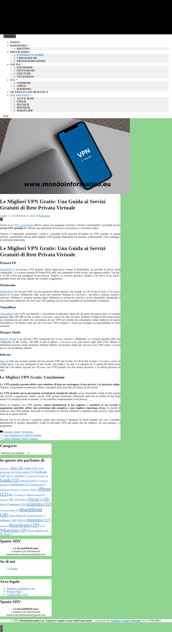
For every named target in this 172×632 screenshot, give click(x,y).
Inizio (14, 42)
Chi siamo (12, 568)
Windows (24, 89)
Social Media (17, 515)
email (28, 472)
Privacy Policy (14, 591)
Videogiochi (27, 58)
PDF (24, 500)
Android (24, 83)
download (7, 472)
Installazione (38, 484)
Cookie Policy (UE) (17, 594)
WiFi (30, 531)
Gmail (22, 101)
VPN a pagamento (23, 225)
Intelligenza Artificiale (10, 490)
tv (42, 526)
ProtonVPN (6, 269)
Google (43, 476)
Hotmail (24, 107)
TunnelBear (6, 313)
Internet (25, 490)
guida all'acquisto (30, 480)
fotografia (20, 476)
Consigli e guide (30, 55)
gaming (33, 476)
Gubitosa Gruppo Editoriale (126, 620)
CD (41, 468)
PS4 (4, 504)
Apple (21, 86)
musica (4, 500)
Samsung (16, 504)
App (16, 468)
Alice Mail (25, 98)
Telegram (25, 76)
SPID (21, 520)
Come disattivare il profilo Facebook (22, 435)
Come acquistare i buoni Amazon (20, 438)
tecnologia (24, 525)
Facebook (25, 67)
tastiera (4, 526)
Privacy (39, 499)
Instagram (25, 70)
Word (8, 534)
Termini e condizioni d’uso (21, 588)
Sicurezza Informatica (29, 92)
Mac (12, 495)
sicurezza (38, 503)
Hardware (18, 45)
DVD (18, 472)
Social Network (36, 515)
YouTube (24, 73)
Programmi (19, 52)
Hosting (23, 48)
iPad (33, 490)
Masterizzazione (36, 495)
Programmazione (31, 61)
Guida (9, 480)
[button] (6, 116)
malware (21, 495)
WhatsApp (25, 110)
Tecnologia (20, 95)
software (8, 520)
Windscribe (6, 291)
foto (9, 476)
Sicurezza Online (9, 510)
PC (15, 499)
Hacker (23, 104)
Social (15, 64)
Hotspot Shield (8, 338)
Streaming (38, 520)
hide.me (4, 361)
